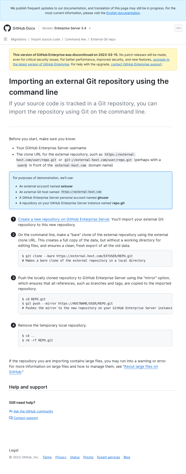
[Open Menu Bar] (178, 28)
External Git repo (103, 39)
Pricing (88, 457)
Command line (75, 39)
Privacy (60, 457)
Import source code (45, 39)
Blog (127, 457)
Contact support (26, 418)
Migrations (18, 39)
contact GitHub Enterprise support (136, 64)
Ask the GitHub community (33, 411)
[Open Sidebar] (5, 39)
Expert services (108, 457)
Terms (47, 457)
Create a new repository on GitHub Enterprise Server (63, 219)
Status (75, 457)
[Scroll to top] (176, 464)
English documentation (123, 13)
